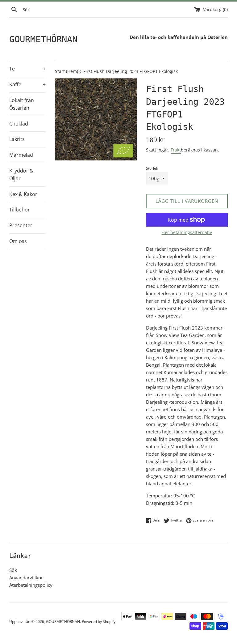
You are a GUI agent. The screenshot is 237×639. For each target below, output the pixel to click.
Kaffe (27, 84)
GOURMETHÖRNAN (43, 39)
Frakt (176, 150)
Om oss (18, 241)
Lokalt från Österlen (21, 104)
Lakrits (17, 139)
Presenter (20, 225)
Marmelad (21, 154)
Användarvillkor (26, 577)
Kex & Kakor (23, 194)
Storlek (152, 168)
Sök (13, 570)
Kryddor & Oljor (21, 174)
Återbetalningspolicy (30, 585)
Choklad (18, 123)
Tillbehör (19, 209)
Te (27, 68)
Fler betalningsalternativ (186, 232)
